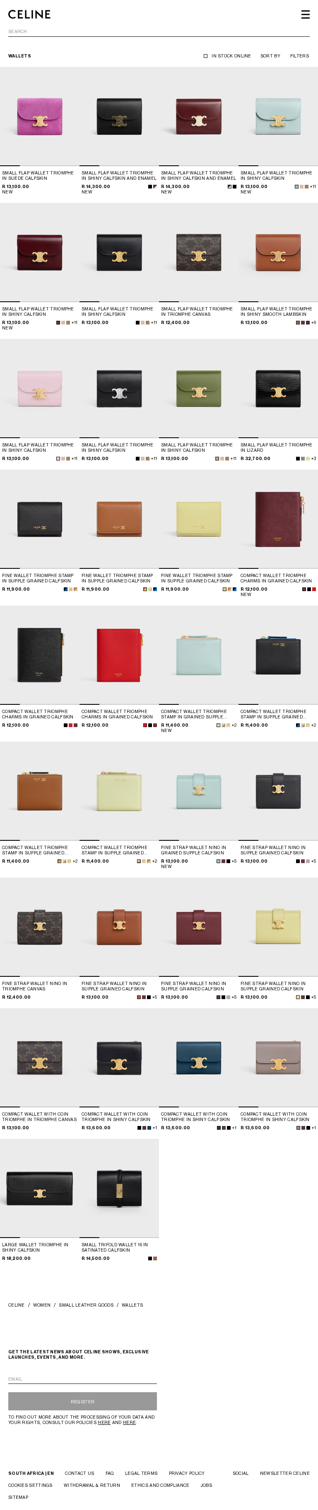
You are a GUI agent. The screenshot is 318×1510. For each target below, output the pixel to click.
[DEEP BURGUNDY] (144, 1128)
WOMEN (42, 1304)
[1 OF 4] (40, 116)
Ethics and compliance (160, 1485)
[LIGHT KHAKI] (217, 458)
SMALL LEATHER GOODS (86, 1304)
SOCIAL (241, 1473)
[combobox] (159, 33)
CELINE (16, 1304)
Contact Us (79, 1473)
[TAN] (298, 322)
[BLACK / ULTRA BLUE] (65, 589)
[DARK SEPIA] (306, 186)
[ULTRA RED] (314, 589)
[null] (303, 322)
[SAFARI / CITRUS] (228, 725)
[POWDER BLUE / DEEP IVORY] (218, 725)
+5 (233, 861)
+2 (233, 725)
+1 (154, 1127)
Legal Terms (141, 1473)
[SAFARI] (302, 186)
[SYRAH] (58, 322)
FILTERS (299, 55)
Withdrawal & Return (92, 1485)
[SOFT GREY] (308, 861)
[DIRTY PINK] (58, 458)
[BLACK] (150, 186)
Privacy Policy (187, 1473)
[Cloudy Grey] (303, 458)
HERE (104, 1422)
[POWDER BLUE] (297, 186)
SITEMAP (18, 1497)
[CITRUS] (298, 997)
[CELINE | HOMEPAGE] (29, 14)
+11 (313, 186)
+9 (313, 322)
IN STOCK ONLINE (231, 55)
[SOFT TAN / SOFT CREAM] (75, 589)
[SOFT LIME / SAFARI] (223, 725)
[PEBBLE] (298, 1128)
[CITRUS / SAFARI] (70, 589)
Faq (110, 1473)
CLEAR (302, 31)
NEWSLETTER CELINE (285, 1473)
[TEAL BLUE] (149, 1128)
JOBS (206, 1485)
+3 (313, 458)
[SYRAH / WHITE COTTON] (155, 186)
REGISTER (82, 1401)
